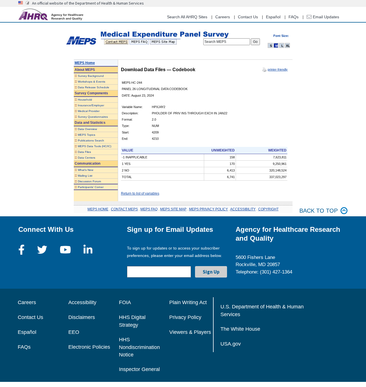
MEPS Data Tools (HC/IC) (94, 146)
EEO (73, 332)
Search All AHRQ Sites (187, 17)
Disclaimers (81, 317)
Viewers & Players (190, 332)
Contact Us (248, 17)
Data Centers (86, 157)
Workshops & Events (91, 81)
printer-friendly (278, 69)
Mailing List (85, 175)
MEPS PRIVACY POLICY (208, 209)
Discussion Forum (89, 181)
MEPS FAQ (149, 209)
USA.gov (230, 344)
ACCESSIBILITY (243, 209)
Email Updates (325, 17)
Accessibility (82, 302)
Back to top (318, 211)
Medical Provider (89, 111)
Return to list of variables (140, 193)
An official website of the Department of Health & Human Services (88, 3)
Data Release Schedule (93, 87)
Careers (222, 17)
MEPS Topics (86, 134)
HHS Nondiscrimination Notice (139, 347)
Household (85, 99)
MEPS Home (85, 63)
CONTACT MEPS (124, 209)
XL (288, 45)
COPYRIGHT (268, 209)
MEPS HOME (97, 209)
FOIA (125, 302)
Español (273, 17)
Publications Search (91, 140)
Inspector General (139, 369)
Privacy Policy (185, 317)
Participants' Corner (91, 187)
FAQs (294, 17)
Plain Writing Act (188, 302)
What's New (85, 169)
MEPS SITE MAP (173, 209)
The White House (240, 329)
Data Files (84, 151)
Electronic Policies (89, 347)
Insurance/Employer (91, 105)
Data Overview (87, 129)
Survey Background (91, 75)
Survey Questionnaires (93, 116)
